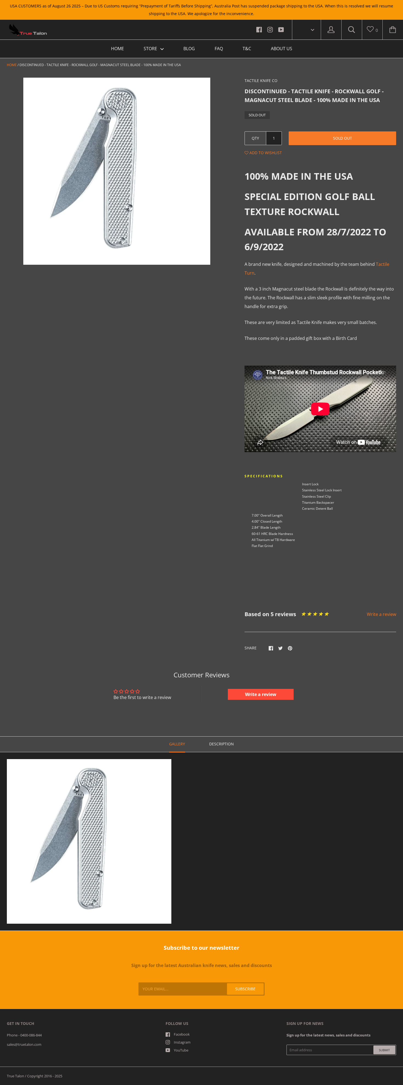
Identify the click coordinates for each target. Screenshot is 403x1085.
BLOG (189, 49)
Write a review (381, 614)
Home (12, 65)
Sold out (342, 138)
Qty (255, 138)
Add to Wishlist (265, 152)
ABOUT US (281, 49)
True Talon (15, 1075)
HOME (117, 49)
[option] (116, 171)
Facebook (182, 1034)
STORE (151, 49)
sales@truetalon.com (24, 1044)
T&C (247, 49)
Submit (384, 1050)
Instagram (182, 1042)
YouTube (181, 1050)
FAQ (219, 49)
